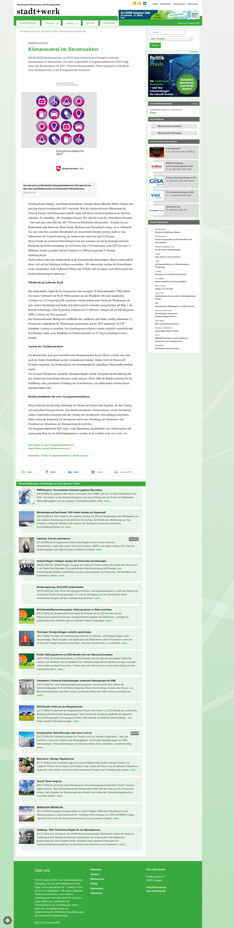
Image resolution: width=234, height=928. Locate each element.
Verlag (93, 883)
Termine (90, 23)
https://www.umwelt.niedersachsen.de (48, 448)
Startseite (45, 31)
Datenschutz (96, 888)
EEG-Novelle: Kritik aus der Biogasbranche (59, 706)
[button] (81, 136)
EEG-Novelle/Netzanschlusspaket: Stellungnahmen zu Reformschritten (74, 609)
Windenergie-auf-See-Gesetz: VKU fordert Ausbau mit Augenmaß (71, 512)
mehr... (108, 501)
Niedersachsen (80, 455)
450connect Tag (173, 207)
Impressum (96, 893)
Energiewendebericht (60, 455)
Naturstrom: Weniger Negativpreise (55, 759)
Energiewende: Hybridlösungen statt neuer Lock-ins (64, 733)
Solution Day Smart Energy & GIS (181, 178)
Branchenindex (28, 23)
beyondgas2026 (173, 149)
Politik (55, 31)
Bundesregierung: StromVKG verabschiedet (60, 587)
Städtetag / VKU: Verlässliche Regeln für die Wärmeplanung (68, 830)
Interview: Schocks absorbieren (53, 538)
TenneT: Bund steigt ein (49, 781)
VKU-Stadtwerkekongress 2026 (180, 192)
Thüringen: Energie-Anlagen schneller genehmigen (64, 632)
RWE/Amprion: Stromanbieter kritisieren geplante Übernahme (69, 490)
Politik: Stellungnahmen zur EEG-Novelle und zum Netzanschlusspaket (75, 654)
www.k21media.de (155, 891)
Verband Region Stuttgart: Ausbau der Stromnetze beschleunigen (71, 561)
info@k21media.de (156, 887)
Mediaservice (97, 879)
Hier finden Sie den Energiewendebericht (50, 445)
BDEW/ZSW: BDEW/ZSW (50, 807)
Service (70, 23)
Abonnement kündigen (170, 133)
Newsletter (109, 23)
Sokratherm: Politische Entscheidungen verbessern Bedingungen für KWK (76, 680)
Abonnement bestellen (169, 126)
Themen (49, 23)
